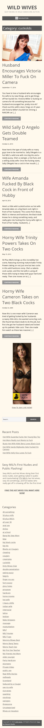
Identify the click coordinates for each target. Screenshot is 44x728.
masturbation (8, 626)
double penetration (11, 569)
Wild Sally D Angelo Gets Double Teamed (20, 132)
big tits (5, 545)
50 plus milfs (8, 515)
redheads (7, 677)
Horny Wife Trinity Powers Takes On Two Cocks (19, 243)
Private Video (8, 667)
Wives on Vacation (11, 711)
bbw (4, 539)
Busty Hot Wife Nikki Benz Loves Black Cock (21, 443)
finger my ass (8, 579)
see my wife (8, 687)
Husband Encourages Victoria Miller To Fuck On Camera (21, 73)
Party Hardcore (9, 660)
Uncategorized (9, 707)
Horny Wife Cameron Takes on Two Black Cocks (20, 296)
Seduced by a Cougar (12, 684)
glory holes (7, 586)
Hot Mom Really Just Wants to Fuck (18, 440)
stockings (7, 697)
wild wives (22, 7)
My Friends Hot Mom (12, 653)
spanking (6, 694)
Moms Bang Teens (10, 643)
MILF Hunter (8, 633)
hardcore (6, 593)
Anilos (5, 529)
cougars (6, 556)
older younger (9, 657)
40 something (8, 512)
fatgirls (6, 576)
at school (7, 532)
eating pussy (8, 572)
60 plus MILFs (8, 518)
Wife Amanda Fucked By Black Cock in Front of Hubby (18, 186)
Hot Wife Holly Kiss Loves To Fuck (17, 453)
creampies (7, 559)
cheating (6, 552)
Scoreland (7, 680)
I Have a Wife (8, 603)
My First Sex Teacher (11, 650)
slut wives (7, 690)
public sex (7, 670)
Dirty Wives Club (10, 566)
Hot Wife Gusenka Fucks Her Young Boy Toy (21, 437)
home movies (8, 596)
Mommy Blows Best (11, 640)
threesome (7, 704)
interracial (7, 610)
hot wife (6, 599)
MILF (5, 630)
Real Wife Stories (10, 674)
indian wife (7, 606)
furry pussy (7, 583)
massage (6, 623)
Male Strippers (9, 620)
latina (5, 613)
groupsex (7, 589)
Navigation (23, 18)
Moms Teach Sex (10, 647)
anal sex (6, 525)
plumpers (7, 663)
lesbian (6, 616)
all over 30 (7, 522)
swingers (6, 701)
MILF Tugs (7, 637)
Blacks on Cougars (11, 549)
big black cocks (9, 542)
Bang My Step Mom (11, 535)
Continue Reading (11, 118)
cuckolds (6, 562)
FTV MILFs (23, 478)
